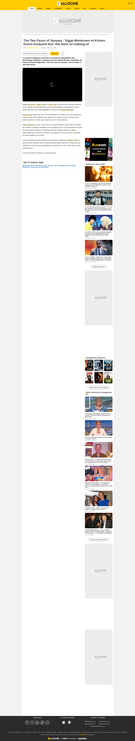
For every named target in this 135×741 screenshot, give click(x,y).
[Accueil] (67, 3)
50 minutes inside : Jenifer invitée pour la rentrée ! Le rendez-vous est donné (97, 508)
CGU (39, 732)
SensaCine (102, 721)
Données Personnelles (75, 732)
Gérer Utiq (117, 732)
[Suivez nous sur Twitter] (32, 723)
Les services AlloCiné (108, 732)
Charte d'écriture (97, 732)
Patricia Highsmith (66, 110)
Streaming (58, 8)
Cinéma (39, 8)
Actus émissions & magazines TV (99, 539)
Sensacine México (95, 726)
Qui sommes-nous (18, 732)
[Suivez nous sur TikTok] (42, 723)
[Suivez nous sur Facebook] (27, 723)
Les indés (92, 8)
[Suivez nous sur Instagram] (37, 723)
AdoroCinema (103, 724)
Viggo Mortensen (28, 104)
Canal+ (102, 8)
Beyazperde (88, 724)
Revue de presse (87, 732)
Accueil (25, 34)
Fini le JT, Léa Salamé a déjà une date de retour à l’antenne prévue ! (98, 437)
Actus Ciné (46, 34)
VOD (84, 8)
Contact (10, 732)
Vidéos (77, 8)
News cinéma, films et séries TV (35, 34)
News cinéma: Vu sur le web (56, 34)
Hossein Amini (73, 140)
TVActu (68, 8)
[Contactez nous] (47, 723)
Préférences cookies (63, 732)
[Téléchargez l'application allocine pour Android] (70, 722)
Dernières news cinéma (99, 266)
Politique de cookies (51, 732)
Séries (48, 8)
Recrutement (27, 732)
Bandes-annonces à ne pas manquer (98, 387)
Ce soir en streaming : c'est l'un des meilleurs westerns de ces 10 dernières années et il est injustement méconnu (98, 185)
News (32, 8)
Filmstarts (88, 721)
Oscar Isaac (52, 104)
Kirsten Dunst (41, 104)
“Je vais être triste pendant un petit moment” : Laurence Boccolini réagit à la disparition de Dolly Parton (98, 415)
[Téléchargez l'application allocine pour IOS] (64, 722)
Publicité (34, 732)
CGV (43, 732)
